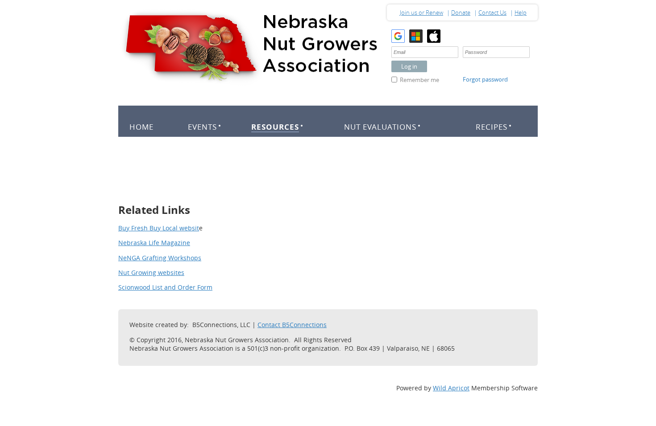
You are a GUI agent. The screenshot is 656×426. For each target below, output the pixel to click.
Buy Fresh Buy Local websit (158, 228)
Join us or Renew (421, 12)
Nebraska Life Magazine (154, 242)
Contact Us (492, 12)
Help (521, 12)
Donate (460, 12)
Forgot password (485, 79)
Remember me (419, 80)
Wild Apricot (451, 388)
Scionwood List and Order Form (165, 287)
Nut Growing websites (151, 272)
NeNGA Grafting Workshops (159, 258)
